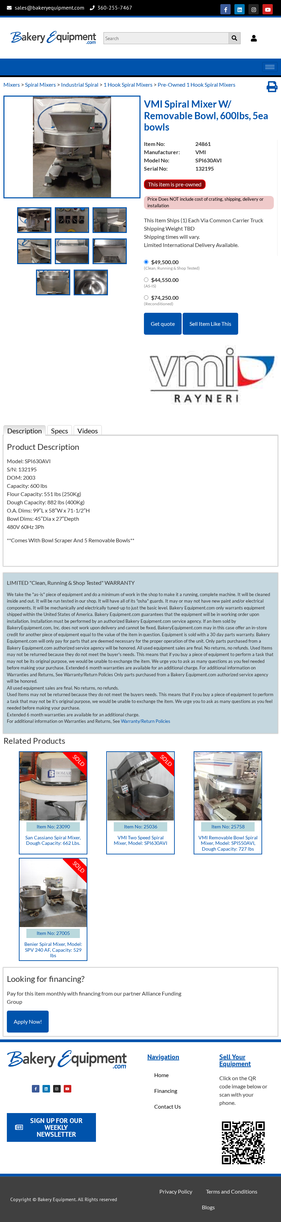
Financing (165, 1090)
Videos (87, 431)
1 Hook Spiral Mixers (127, 84)
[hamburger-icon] (270, 67)
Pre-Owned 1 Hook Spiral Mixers (196, 84)
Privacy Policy (175, 1191)
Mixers (11, 84)
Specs (59, 431)
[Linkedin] (239, 9)
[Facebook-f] (225, 9)
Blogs (208, 1207)
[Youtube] (267, 9)
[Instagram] (253, 9)
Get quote (163, 323)
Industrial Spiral (79, 84)
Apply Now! (28, 1021)
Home (161, 1075)
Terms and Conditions (231, 1191)
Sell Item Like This (210, 323)
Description (24, 431)
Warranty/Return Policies (145, 721)
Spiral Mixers (40, 84)
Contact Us (167, 1106)
